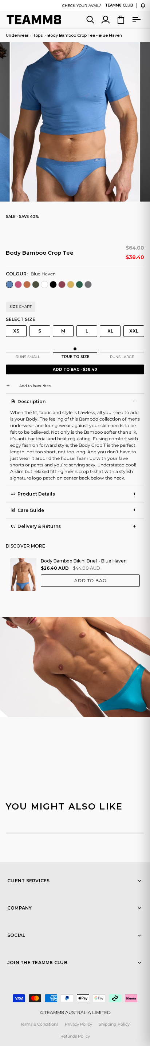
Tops (38, 35)
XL (110, 331)
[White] (44, 285)
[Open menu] (136, 19)
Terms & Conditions (39, 1024)
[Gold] (70, 285)
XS (16, 331)
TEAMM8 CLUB (119, 5)
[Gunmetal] (88, 285)
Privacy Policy (78, 1024)
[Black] (53, 285)
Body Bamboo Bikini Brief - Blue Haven (84, 561)
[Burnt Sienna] (27, 285)
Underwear (17, 35)
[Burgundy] (62, 285)
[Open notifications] (142, 5)
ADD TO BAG (90, 580)
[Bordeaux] (18, 285)
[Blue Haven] (9, 285)
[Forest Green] (79, 285)
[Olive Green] (35, 285)
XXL (133, 331)
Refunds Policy (75, 1036)
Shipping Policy (114, 1024)
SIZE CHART (20, 306)
